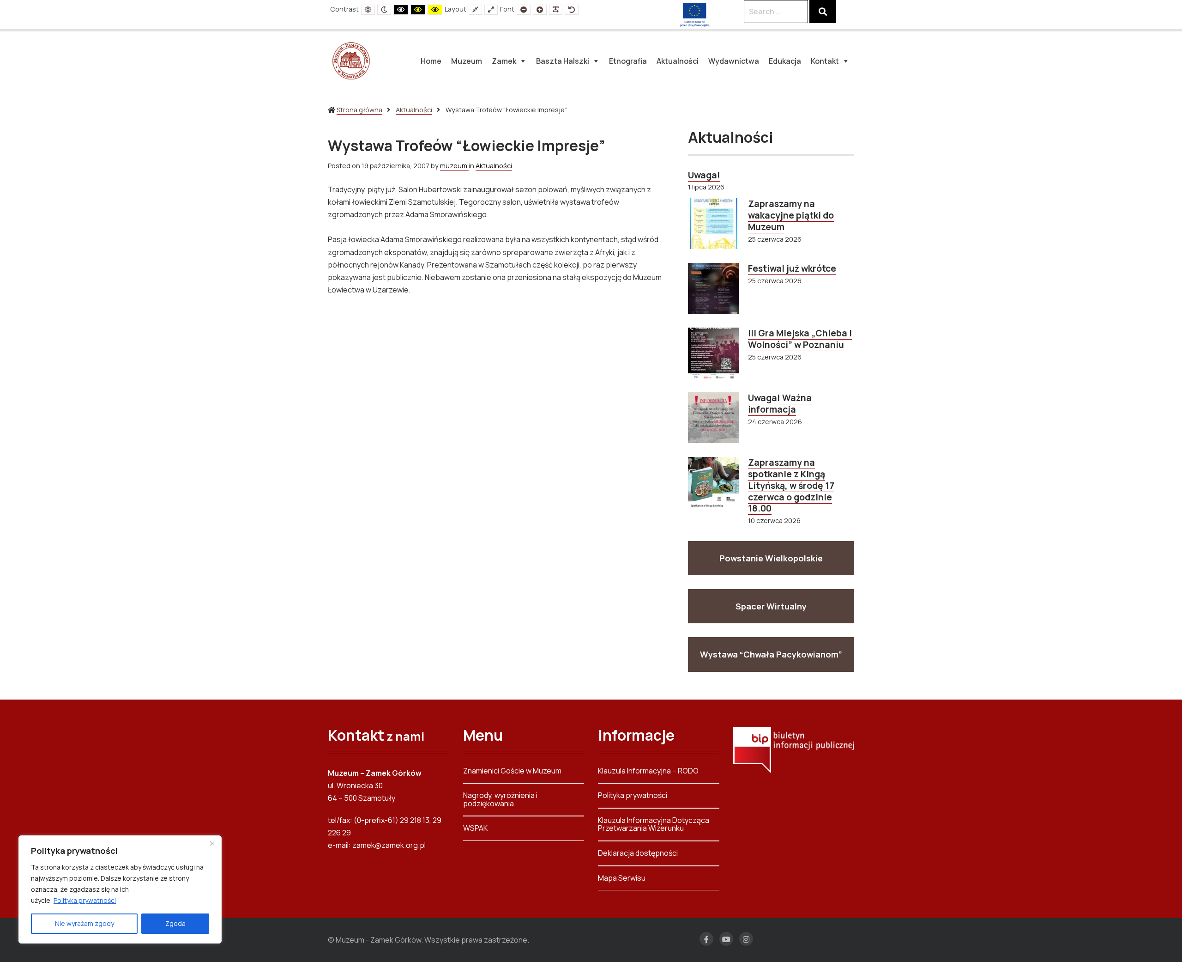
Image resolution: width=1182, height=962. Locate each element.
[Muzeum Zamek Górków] (351, 60)
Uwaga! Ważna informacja (780, 403)
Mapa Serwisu (621, 878)
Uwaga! (704, 175)
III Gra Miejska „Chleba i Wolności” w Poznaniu (800, 339)
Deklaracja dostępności (638, 853)
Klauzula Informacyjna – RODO (648, 771)
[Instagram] (746, 939)
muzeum (454, 165)
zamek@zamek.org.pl (389, 845)
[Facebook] (706, 939)
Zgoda (175, 923)
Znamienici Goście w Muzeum (512, 771)
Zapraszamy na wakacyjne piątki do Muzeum (791, 215)
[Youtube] (726, 939)
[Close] (211, 843)
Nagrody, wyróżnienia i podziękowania (500, 799)
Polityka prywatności (85, 900)
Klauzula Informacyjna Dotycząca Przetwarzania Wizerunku (653, 824)
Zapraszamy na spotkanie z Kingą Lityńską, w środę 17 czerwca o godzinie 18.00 (791, 486)
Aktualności (414, 109)
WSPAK (475, 828)
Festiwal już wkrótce (792, 268)
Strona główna (359, 109)
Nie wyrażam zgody (84, 923)
